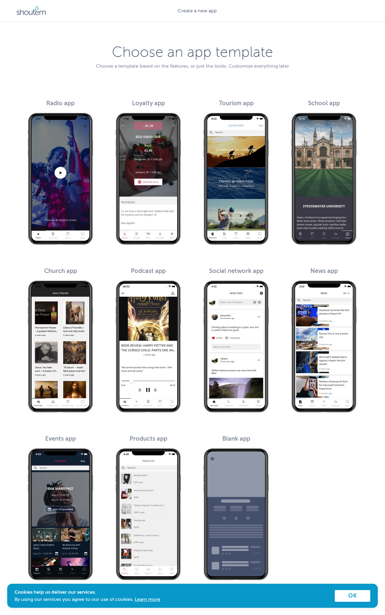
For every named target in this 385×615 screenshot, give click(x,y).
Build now (60, 229)
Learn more (147, 599)
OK (352, 596)
